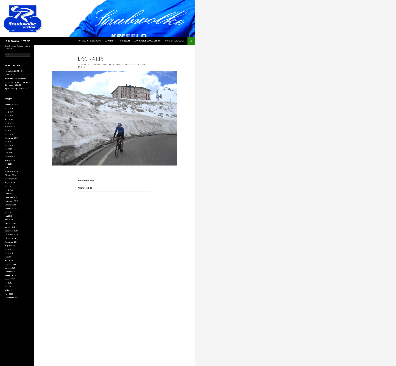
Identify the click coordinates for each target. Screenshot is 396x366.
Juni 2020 (9, 134)
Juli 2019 (8, 141)
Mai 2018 (8, 153)
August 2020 (10, 127)
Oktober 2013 (10, 271)
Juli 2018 (8, 149)
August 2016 (10, 182)
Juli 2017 (8, 164)
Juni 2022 (9, 115)
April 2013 (9, 294)
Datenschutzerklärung (89, 41)
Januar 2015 (10, 227)
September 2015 (11, 208)
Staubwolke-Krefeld (17, 41)
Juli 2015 (8, 212)
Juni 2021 (9, 123)
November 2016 (11, 171)
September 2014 (11, 242)
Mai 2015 (8, 216)
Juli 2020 (8, 130)
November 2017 (11, 156)
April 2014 (9, 260)
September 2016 (11, 179)
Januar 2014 (10, 268)
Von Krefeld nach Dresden (15, 78)
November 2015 (11, 201)
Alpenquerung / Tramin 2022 (16, 88)
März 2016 (9, 193)
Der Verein (109, 41)
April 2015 (9, 219)
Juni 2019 (9, 145)
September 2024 (11, 104)
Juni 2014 (9, 253)
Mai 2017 (8, 167)
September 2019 (11, 138)
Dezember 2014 (11, 231)
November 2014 (11, 234)
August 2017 (10, 160)
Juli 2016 (8, 186)
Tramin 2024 (10, 75)
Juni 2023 (9, 112)
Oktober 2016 (10, 175)
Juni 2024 (9, 108)
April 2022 (9, 119)
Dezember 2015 (11, 197)
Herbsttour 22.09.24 (13, 71)
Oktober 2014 (10, 238)
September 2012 (11, 297)
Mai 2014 (8, 257)
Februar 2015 (10, 223)
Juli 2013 (8, 283)
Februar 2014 (10, 264)
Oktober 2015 (10, 205)
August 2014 (10, 245)
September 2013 (11, 275)
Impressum (125, 41)
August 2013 (10, 279)
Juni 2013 (9, 286)
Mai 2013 (8, 290)
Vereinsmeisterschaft (175, 41)
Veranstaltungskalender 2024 (147, 41)
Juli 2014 (8, 249)
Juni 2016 (9, 190)
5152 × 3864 (102, 64)
